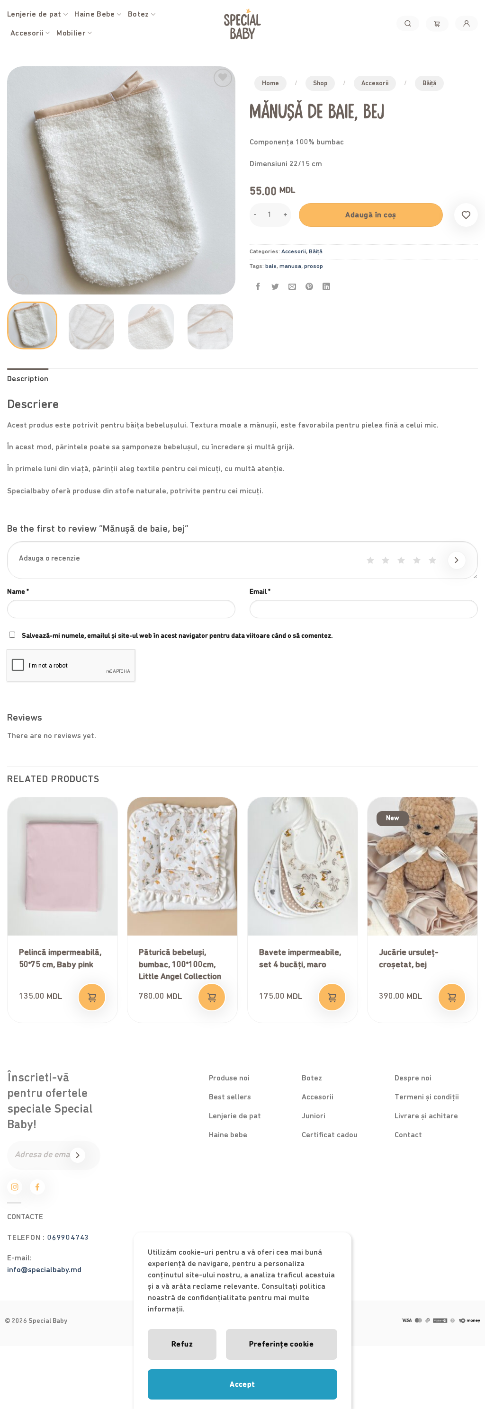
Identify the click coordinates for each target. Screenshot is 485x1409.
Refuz (182, 1344)
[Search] (407, 23)
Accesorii (27, 33)
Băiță (429, 83)
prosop (313, 266)
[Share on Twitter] (275, 287)
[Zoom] (19, 283)
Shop (320, 83)
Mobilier (71, 33)
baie (271, 266)
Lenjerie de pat (34, 14)
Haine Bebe (94, 14)
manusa (290, 266)
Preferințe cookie (281, 1344)
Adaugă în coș (370, 215)
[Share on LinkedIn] (326, 287)
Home (270, 83)
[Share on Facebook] (258, 287)
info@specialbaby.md (44, 1270)
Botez (138, 14)
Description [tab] (28, 379)
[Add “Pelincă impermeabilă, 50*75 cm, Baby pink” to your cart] (92, 997)
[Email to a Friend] (292, 287)
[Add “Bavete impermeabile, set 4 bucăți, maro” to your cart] (332, 997)
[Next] (218, 180)
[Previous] (23, 180)
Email (260, 592)
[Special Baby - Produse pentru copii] (242, 24)
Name (18, 592)
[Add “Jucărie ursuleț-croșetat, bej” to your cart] (452, 997)
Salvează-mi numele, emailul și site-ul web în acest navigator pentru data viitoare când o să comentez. (177, 636)
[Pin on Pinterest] (309, 287)
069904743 (68, 1237)
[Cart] (437, 23)
